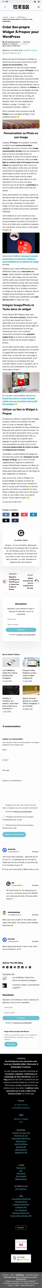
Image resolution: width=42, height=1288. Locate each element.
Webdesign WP (21, 1152)
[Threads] (5, 520)
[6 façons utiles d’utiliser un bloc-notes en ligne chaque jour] (31, 662)
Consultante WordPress (21, 1199)
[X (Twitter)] (15, 514)
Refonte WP (21, 1147)
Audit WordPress (21, 1144)
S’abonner (21, 630)
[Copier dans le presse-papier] (15, 520)
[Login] (39, 1)
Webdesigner (21, 1279)
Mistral (5, 53)
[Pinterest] (24, 514)
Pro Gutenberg (21, 1210)
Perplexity (13, 53)
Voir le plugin (11, 1044)
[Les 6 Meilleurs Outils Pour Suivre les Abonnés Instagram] (10, 662)
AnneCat (11, 849)
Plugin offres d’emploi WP (21, 1216)
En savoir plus (28, 1094)
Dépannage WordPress (21, 1138)
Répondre (35, 852)
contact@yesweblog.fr (21, 1108)
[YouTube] (22, 967)
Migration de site (21, 1136)
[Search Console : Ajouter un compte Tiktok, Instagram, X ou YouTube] (31, 690)
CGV (21, 1122)
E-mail (5, 760)
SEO (21, 1171)
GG (13, 883)
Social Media (21, 1176)
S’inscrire (21, 1018)
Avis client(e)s (21, 1189)
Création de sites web (21, 1133)
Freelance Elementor (21, 1204)
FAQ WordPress (21, 1202)
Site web (5, 770)
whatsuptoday (14, 912)
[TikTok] (26, 967)
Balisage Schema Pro (21, 1213)
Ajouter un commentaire (12, 781)
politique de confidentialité (26, 634)
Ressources (21, 1168)
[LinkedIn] (33, 514)
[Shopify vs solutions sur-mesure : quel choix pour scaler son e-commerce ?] (10, 690)
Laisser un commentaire (14, 834)
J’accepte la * (22, 634)
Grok (19, 53)
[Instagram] (11, 967)
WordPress (24, 44)
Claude (34, 50)
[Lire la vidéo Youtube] (20, 243)
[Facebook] (5, 514)
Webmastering (21, 1150)
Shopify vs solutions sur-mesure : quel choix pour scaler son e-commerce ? (10, 703)
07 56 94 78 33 (21, 1105)
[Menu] (39, 7)
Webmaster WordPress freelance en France (20, 1277)
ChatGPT (27, 50)
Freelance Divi (21, 1207)
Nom (4, 750)
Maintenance (21, 1141)
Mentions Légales (21, 1119)
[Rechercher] (5, 7)
